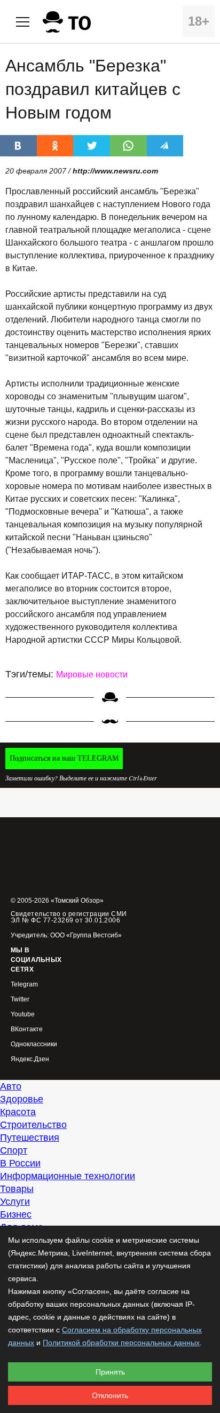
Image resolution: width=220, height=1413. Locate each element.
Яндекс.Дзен (30, 1059)
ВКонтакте (27, 1029)
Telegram (24, 984)
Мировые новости (92, 674)
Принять (110, 1372)
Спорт (13, 1150)
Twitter (20, 999)
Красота (18, 1112)
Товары (17, 1188)
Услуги (15, 1201)
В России (20, 1163)
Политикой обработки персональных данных (121, 1342)
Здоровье (21, 1099)
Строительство (33, 1124)
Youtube (23, 1014)
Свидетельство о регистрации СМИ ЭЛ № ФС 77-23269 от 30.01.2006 (69, 917)
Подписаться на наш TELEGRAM (64, 758)
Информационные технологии (67, 1176)
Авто (10, 1086)
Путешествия (29, 1137)
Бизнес (16, 1214)
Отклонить (110, 1395)
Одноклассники (34, 1044)
